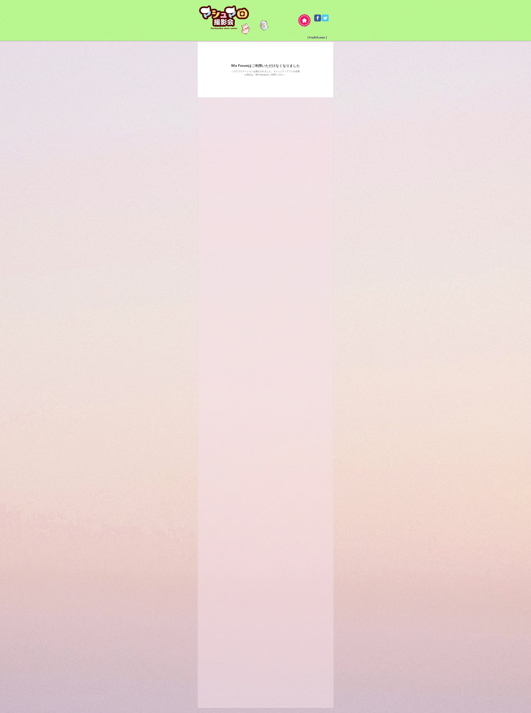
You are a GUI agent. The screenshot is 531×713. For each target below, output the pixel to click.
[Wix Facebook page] (317, 18)
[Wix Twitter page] (325, 18)
